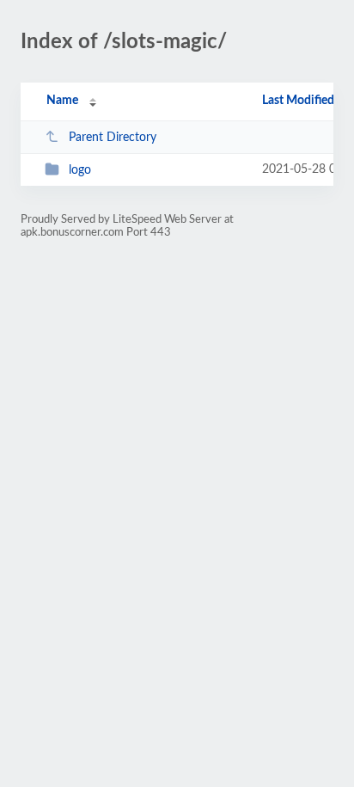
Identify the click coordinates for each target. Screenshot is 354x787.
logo (80, 170)
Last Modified (298, 101)
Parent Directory (112, 138)
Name (62, 101)
